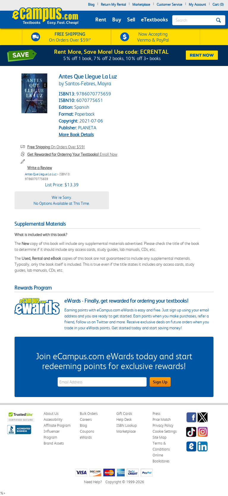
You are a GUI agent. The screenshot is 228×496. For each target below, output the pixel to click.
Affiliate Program (57, 425)
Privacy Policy (163, 425)
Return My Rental (113, 4)
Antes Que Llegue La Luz (40, 174)
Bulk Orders (89, 413)
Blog (91, 4)
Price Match (162, 419)
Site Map (160, 437)
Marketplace (141, 4)
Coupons (87, 431)
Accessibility (53, 419)
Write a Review (39, 167)
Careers (86, 419)
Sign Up (160, 382)
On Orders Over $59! (56, 146)
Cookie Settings (165, 431)
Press (156, 413)
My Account (197, 4)
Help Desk (124, 419)
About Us (51, 413)
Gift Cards (124, 413)
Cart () (218, 4)
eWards (86, 437)
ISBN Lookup (126, 425)
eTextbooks (154, 19)
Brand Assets (54, 443)
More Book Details (76, 134)
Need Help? (93, 482)
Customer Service (169, 4)
